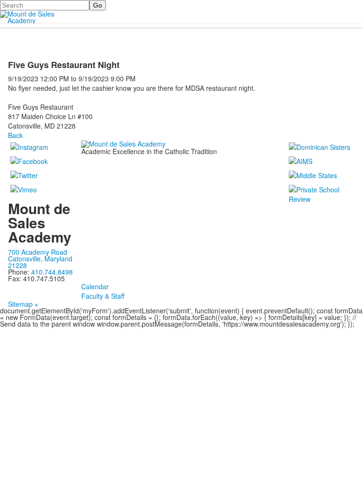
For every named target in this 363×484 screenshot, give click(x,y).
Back (15, 135)
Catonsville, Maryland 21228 (40, 262)
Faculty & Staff (102, 296)
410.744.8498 (52, 272)
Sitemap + (23, 304)
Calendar (95, 286)
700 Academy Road (37, 252)
